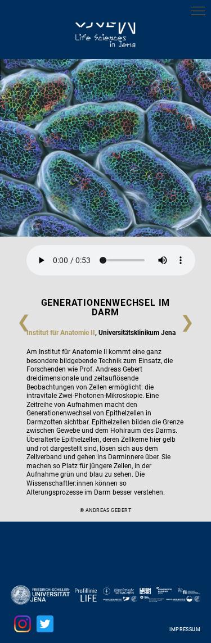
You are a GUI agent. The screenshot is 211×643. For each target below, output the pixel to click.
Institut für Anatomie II (60, 333)
